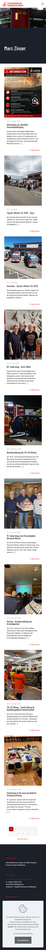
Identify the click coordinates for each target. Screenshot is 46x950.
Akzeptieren (23, 940)
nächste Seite (22, 839)
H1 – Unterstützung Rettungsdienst (18, 879)
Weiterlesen (35, 150)
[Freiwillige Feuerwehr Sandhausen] (13, 4)
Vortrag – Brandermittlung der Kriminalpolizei (19, 622)
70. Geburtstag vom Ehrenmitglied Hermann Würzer (21, 537)
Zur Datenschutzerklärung (23, 934)
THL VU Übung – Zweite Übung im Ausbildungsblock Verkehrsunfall (20, 708)
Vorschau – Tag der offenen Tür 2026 (22, 286)
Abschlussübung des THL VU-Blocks (22, 452)
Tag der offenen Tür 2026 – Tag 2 (20, 212)
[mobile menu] (42, 4)
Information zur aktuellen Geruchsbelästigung (17, 126)
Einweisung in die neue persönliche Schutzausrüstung (21, 794)
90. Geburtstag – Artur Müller (19, 366)
